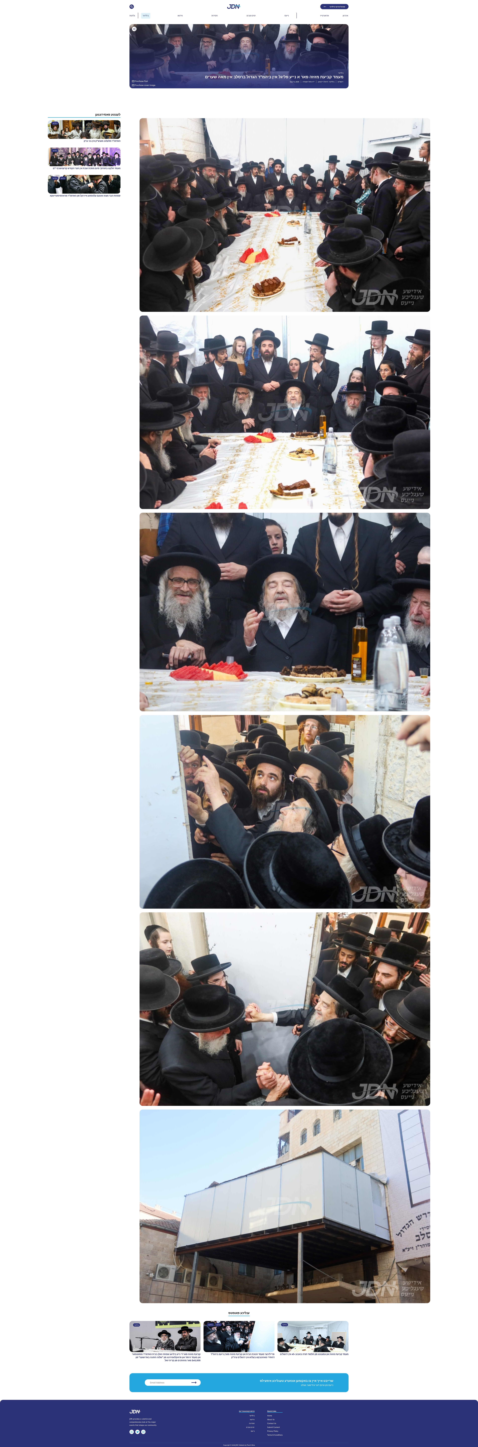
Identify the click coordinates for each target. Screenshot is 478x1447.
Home (269, 1415)
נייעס (287, 15)
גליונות (132, 15)
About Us (270, 1419)
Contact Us (271, 1423)
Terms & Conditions (275, 1435)
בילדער (146, 15)
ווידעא (180, 15)
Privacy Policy (272, 1431)
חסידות (214, 15)
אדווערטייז (324, 15)
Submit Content (273, 1427)
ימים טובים (251, 15)
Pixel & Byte (251, 1445)
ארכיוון (345, 15)
